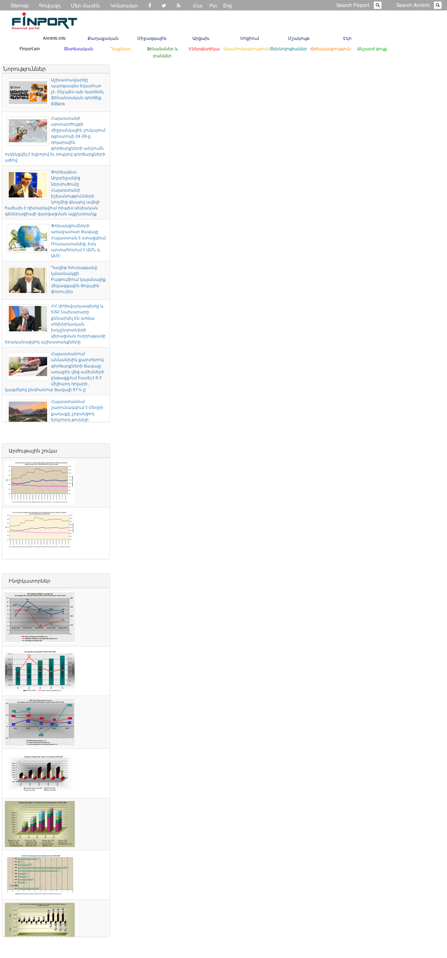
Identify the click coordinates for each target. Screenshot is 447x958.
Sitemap (19, 5)
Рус (214, 5)
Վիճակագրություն (330, 48)
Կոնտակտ (124, 5)
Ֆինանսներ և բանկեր (162, 51)
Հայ (198, 5)
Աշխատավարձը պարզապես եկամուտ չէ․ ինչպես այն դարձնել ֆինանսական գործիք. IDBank (77, 91)
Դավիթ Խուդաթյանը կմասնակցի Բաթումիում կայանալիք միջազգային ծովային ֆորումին (78, 279)
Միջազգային (152, 38)
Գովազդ (49, 5)
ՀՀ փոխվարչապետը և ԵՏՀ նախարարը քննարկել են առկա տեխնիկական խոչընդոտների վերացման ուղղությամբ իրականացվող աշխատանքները (55, 323)
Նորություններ (24, 69)
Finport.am (30, 48)
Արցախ (201, 38)
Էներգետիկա (204, 48)
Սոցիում (249, 38)
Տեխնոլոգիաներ (288, 48)
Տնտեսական (78, 48)
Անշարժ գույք (372, 48)
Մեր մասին (85, 5)
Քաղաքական (103, 38)
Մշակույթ (298, 38)
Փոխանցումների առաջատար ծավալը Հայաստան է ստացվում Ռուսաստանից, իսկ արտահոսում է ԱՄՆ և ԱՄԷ (78, 240)
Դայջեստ (120, 48)
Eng (227, 5)
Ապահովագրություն (246, 48)
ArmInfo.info (54, 38)
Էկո (347, 38)
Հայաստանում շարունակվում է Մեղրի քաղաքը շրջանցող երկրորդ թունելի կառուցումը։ (77, 413)
